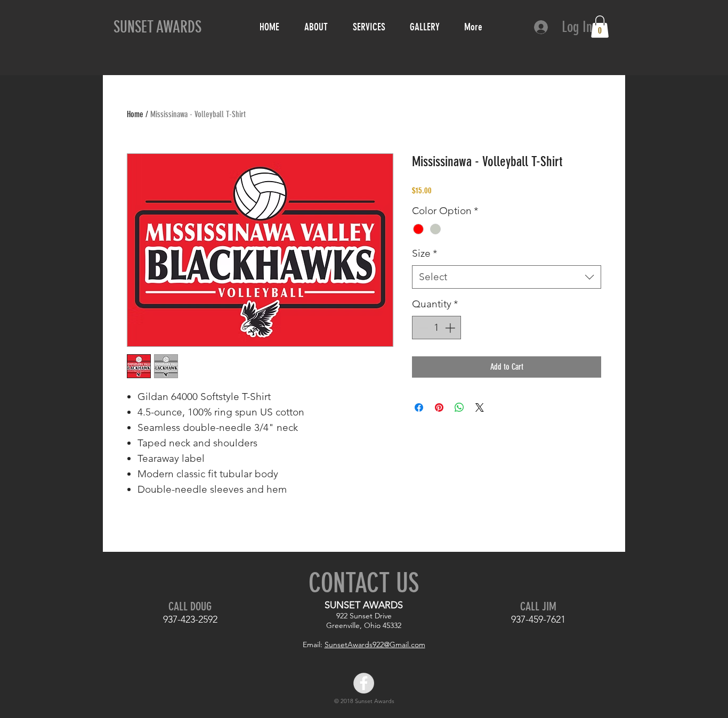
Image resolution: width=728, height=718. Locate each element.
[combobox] (506, 277)
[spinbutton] (436, 327)
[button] (600, 26)
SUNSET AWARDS (157, 27)
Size (424, 253)
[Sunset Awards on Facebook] (363, 683)
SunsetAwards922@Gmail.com (375, 644)
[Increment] (451, 327)
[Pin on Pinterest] (439, 407)
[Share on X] (479, 407)
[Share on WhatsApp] (459, 407)
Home (135, 114)
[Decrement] (422, 327)
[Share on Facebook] (418, 407)
